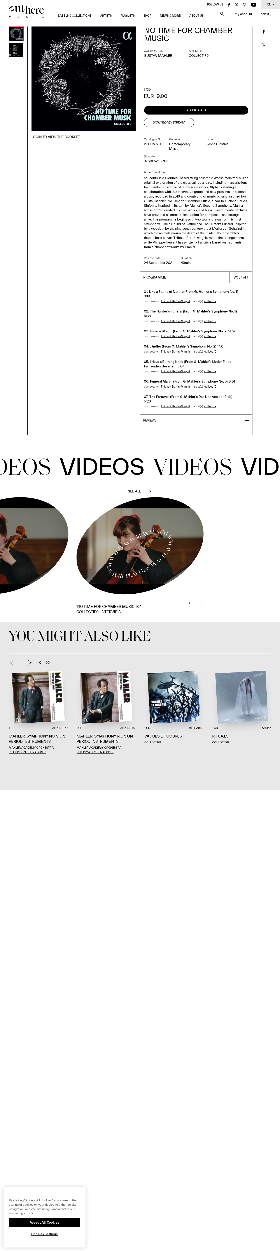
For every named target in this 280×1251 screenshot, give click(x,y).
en (269, 4)
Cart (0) (266, 14)
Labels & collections (74, 15)
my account (243, 14)
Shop (147, 15)
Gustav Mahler (158, 55)
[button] (196, 421)
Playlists (128, 15)
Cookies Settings (44, 1234)
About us (196, 15)
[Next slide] (27, 662)
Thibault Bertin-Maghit (175, 301)
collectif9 (199, 55)
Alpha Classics (217, 144)
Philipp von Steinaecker (27, 752)
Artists (106, 15)
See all (134, 491)
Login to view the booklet (56, 137)
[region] (45, 1217)
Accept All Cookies (45, 1222)
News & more (170, 15)
